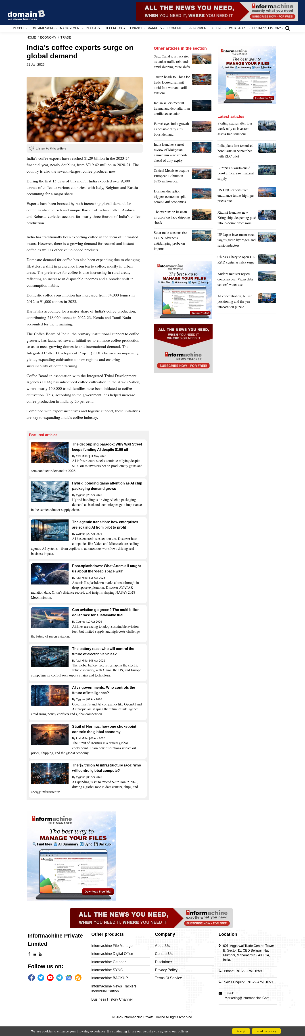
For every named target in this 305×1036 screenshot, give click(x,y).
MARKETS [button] (155, 28)
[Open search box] (287, 28)
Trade (66, 37)
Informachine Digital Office (112, 954)
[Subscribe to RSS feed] (78, 977)
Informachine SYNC (107, 970)
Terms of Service (168, 978)
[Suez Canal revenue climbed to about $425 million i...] (202, 62)
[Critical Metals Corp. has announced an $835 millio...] (202, 177)
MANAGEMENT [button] (70, 28)
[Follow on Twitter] (41, 977)
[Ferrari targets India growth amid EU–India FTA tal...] (202, 130)
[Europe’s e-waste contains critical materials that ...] (267, 174)
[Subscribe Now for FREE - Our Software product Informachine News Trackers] (217, 11)
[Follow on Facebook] (31, 977)
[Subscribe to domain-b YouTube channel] (50, 977)
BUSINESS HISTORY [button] (266, 28)
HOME (31, 37)
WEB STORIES (239, 28)
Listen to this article (51, 148)
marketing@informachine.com (247, 998)
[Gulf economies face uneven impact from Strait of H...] (202, 197)
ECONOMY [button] (174, 28)
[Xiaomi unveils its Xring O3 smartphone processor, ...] (267, 219)
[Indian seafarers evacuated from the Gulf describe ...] (202, 109)
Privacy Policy (166, 970)
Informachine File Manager (112, 946)
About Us (162, 946)
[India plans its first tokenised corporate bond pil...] (267, 152)
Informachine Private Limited (144, 1017)
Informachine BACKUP (109, 978)
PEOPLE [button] (19, 28)
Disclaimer (163, 962)
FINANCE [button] (136, 28)
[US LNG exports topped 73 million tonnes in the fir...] (267, 196)
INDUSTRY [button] (93, 28)
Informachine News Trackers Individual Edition (113, 988)
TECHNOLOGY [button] (115, 28)
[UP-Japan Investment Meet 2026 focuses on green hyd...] (267, 241)
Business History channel (112, 999)
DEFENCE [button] (217, 28)
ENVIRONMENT (197, 28)
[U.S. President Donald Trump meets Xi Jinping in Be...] (202, 86)
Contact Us (164, 954)
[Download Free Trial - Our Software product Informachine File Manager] (87, 856)
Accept (241, 1031)
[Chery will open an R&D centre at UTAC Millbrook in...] (267, 260)
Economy (48, 37)
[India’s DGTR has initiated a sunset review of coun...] (202, 153)
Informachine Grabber (108, 962)
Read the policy (266, 1031)
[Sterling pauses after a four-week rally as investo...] (267, 130)
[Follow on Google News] (68, 977)
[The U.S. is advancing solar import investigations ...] (202, 241)
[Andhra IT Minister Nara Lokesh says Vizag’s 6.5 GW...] (267, 280)
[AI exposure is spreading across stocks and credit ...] (267, 302)
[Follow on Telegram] (59, 977)
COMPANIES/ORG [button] (42, 28)
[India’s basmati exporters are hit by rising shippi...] (202, 218)
